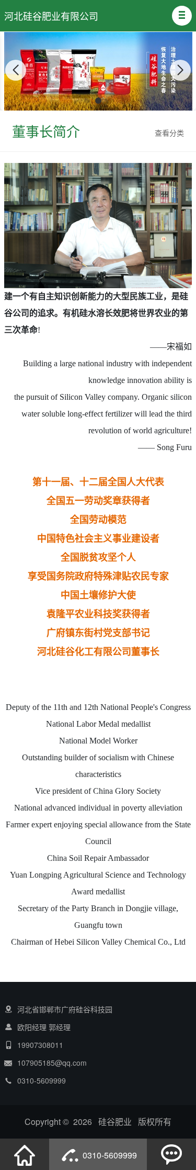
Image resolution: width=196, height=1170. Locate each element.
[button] (182, 16)
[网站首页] (24, 1154)
